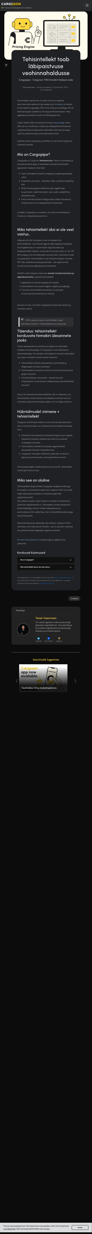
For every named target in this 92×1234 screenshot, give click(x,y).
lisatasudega (58, 122)
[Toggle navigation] (87, 5)
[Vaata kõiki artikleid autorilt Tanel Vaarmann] (23, 629)
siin (47, 1229)
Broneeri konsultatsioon (28, 539)
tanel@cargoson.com (46, 583)
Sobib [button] (80, 1227)
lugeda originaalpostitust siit (63, 577)
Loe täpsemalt (9, 1229)
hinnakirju (59, 104)
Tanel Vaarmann (28, 87)
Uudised (74, 598)
